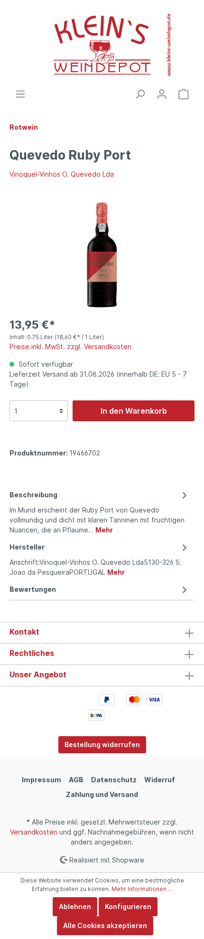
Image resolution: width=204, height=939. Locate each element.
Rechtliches (31, 653)
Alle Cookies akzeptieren (105, 925)
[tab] (99, 510)
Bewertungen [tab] (32, 589)
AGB (76, 780)
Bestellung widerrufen (102, 744)
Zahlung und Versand (102, 794)
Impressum (41, 780)
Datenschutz (114, 780)
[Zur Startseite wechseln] (102, 44)
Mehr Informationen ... (141, 888)
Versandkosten (33, 832)
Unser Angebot (37, 674)
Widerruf (159, 780)
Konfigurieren (128, 906)
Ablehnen (75, 906)
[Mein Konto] (162, 94)
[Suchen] (140, 94)
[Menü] (20, 94)
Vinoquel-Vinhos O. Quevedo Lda (61, 174)
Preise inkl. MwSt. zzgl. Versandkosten (70, 346)
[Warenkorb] (184, 94)
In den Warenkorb (134, 411)
